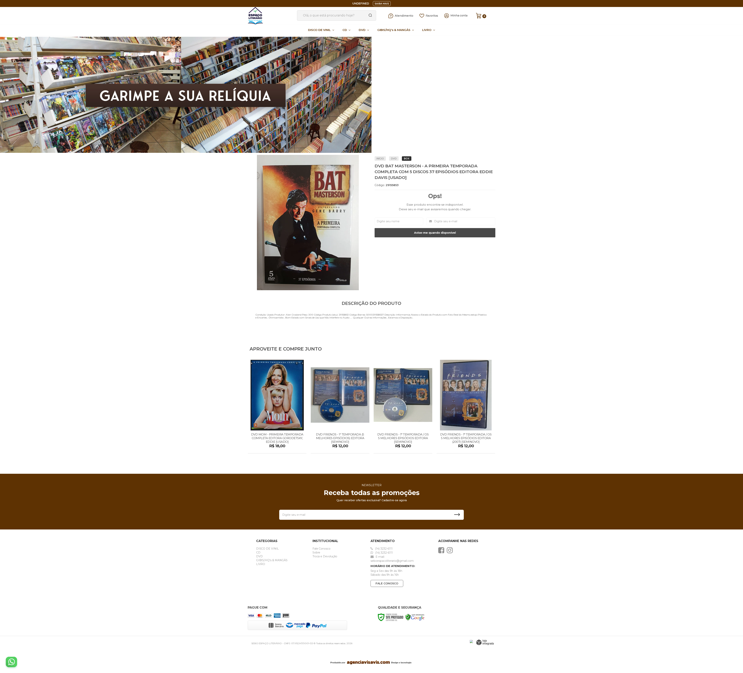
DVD (394, 158)
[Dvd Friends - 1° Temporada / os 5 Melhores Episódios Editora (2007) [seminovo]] (466, 407)
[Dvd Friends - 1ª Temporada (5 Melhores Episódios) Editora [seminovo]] (340, 407)
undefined (360, 3)
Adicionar (284, 449)
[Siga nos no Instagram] (451, 550)
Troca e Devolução (324, 556)
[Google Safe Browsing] (415, 617)
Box (406, 158)
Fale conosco (387, 583)
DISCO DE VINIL (267, 548)
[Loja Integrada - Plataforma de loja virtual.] (485, 642)
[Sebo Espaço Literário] (271, 15)
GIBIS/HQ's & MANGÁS (272, 560)
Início (380, 158)
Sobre (316, 552)
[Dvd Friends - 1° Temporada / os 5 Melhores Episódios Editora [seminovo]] (403, 407)
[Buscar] (369, 15)
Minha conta (458, 15)
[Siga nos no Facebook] (442, 550)
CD (258, 552)
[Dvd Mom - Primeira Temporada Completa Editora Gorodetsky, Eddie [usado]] (277, 407)
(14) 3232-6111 (383, 548)
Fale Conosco (321, 548)
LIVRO (260, 564)
